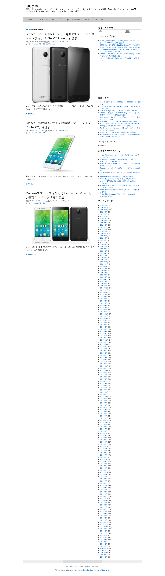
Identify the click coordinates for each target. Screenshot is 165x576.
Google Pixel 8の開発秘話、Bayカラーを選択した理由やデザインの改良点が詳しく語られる (120, 50)
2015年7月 (103, 403)
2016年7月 (103, 377)
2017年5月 (103, 355)
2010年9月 (103, 529)
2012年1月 (103, 494)
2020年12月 (104, 262)
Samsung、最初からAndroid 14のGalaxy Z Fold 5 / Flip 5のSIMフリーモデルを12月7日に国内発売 (119, 114)
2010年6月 (103, 535)
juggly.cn (32, 5)
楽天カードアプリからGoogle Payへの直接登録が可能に (118, 132)
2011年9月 (103, 503)
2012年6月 (103, 483)
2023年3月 (103, 225)
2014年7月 (103, 429)
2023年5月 (103, 221)
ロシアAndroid (50, 44)
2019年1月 (103, 312)
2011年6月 (103, 509)
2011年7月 (103, 507)
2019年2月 (103, 309)
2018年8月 (103, 323)
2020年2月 (103, 283)
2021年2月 (103, 257)
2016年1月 (103, 390)
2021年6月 (103, 251)
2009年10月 (104, 553)
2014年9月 (103, 425)
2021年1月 (103, 260)
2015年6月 (103, 405)
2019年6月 (103, 301)
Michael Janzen (105, 570)
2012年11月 (104, 472)
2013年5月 (103, 459)
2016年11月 (104, 368)
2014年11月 (104, 420)
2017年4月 (103, 357)
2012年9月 (103, 477)
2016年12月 (104, 366)
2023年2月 (103, 227)
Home (28, 29)
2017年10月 (104, 344)
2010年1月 (103, 546)
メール (86, 19)
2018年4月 (103, 331)
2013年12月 (104, 444)
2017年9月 (103, 346)
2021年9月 (103, 247)
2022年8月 (103, 240)
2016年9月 (103, 372)
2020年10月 (104, 266)
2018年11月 (104, 316)
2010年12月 (104, 522)
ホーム (30, 19)
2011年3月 (103, 516)
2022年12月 (104, 231)
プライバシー (97, 19)
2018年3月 (103, 333)
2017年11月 (104, 342)
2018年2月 (103, 336)
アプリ (60, 19)
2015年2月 (103, 414)
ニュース (39, 19)
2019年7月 (103, 299)
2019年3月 (103, 307)
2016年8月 (103, 375)
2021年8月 (103, 249)
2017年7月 (103, 351)
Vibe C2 (42, 44)
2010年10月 (104, 526)
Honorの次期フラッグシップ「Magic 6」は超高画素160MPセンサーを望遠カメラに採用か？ (120, 135)
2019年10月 (104, 292)
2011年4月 (103, 513)
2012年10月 (104, 474)
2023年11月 (104, 208)
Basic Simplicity (88, 570)
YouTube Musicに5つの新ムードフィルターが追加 (116, 177)
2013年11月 (104, 446)
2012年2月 (103, 492)
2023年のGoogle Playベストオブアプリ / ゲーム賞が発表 (118, 110)
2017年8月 (103, 349)
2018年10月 (104, 318)
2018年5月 (103, 329)
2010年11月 (104, 524)
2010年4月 (103, 540)
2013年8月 (103, 453)
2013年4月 (103, 461)
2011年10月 (104, 500)
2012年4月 (103, 487)
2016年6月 (103, 379)
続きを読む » (31, 113)
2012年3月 (103, 490)
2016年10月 (104, 370)
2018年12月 (104, 314)
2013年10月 (104, 448)
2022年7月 (103, 242)
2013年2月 (103, 466)
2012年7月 (103, 481)
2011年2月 (103, 518)
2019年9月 (103, 294)
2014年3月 (103, 438)
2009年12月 (104, 548)
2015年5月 (103, 407)
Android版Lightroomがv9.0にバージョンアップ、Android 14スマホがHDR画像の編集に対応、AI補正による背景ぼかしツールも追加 (120, 181)
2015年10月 (104, 396)
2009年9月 (103, 555)
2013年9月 (103, 451)
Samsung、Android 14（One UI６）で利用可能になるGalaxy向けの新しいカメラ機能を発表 (120, 55)
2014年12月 (104, 418)
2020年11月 (104, 264)
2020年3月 (103, 281)
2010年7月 (103, 533)
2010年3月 (103, 542)
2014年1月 (103, 442)
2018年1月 (103, 338)
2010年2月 (103, 544)
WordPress (73, 570)
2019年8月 (103, 296)
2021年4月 (103, 253)
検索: (100, 31)
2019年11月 (104, 290)
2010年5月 (103, 537)
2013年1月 (103, 468)
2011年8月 (103, 505)
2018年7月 (103, 325)
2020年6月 (103, 275)
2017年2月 (103, 362)
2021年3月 (103, 255)
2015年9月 (103, 398)
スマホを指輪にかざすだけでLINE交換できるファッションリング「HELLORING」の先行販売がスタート (120, 42)
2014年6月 (103, 431)
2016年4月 (103, 383)
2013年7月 (103, 455)
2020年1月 (103, 286)
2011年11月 (104, 498)
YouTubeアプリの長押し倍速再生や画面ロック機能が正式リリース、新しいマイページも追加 (119, 160)
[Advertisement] (116, 79)
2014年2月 (103, 440)
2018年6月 (103, 327)
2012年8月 (103, 479)
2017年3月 (103, 359)
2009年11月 (104, 550)
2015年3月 (103, 411)
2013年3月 (103, 464)
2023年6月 (103, 218)
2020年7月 (103, 273)
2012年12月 (104, 470)
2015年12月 (104, 392)
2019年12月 (104, 288)
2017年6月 (103, 353)
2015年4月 (103, 409)
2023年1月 (103, 229)
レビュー (50, 19)
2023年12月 (104, 205)
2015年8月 (103, 401)
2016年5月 (103, 381)
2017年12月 (104, 340)
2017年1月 (103, 364)
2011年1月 (103, 520)
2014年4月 (103, 435)
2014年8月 (103, 427)
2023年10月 (104, 210)
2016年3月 (103, 385)
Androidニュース (63, 42)
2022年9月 (103, 238)
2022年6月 (103, 244)
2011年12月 (104, 496)
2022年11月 (104, 234)
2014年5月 (103, 433)
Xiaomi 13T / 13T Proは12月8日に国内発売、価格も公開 (118, 121)
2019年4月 (103, 305)
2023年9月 (103, 212)
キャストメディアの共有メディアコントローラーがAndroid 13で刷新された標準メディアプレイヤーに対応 (119, 124)
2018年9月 (103, 320)
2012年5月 (103, 485)
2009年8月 (103, 557)
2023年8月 (103, 214)
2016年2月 (103, 388)
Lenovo (36, 44)
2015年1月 (103, 416)
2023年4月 (103, 223)
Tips (67, 19)
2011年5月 (103, 511)
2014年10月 (104, 422)
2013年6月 (103, 457)
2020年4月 (103, 279)
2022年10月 (104, 236)
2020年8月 (103, 270)
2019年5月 (103, 303)
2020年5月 (103, 277)
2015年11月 (104, 394)
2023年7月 (103, 216)
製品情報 (76, 19)
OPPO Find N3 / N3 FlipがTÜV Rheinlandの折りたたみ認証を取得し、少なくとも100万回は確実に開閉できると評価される (120, 46)
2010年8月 (103, 531)
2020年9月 (103, 268)
